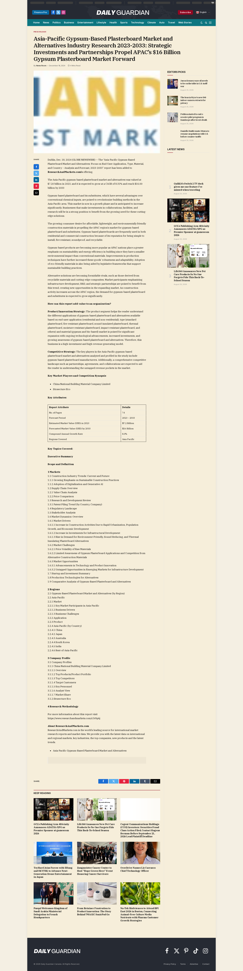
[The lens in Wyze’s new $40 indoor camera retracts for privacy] (172, 100)
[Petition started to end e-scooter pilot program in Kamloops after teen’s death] (172, 117)
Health (113, 22)
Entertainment (85, 22)
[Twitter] (36, 173)
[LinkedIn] (36, 179)
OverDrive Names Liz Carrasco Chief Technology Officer (138, 869)
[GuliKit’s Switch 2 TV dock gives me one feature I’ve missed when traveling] (188, 168)
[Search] (206, 22)
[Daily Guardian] (122, 12)
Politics (57, 22)
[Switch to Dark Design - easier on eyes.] (201, 23)
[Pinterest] (36, 186)
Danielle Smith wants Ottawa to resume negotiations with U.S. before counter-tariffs (194, 134)
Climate (151, 22)
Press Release (40, 32)
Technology (137, 22)
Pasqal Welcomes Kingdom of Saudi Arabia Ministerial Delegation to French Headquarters (50, 913)
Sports (124, 22)
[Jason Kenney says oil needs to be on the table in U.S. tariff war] (172, 84)
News (46, 22)
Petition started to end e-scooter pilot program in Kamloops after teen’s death (193, 117)
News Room (41, 66)
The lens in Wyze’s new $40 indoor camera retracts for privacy (193, 100)
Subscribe (185, 12)
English (203, 12)
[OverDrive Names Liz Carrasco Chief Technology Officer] (140, 853)
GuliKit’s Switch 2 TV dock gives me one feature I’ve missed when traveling (188, 186)
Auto (162, 22)
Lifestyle (101, 22)
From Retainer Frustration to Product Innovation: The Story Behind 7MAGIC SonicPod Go (94, 911)
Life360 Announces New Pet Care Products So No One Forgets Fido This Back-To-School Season (96, 827)
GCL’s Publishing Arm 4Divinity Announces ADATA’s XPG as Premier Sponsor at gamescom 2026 (51, 829)
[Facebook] (36, 166)
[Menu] (210, 22)
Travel (171, 22)
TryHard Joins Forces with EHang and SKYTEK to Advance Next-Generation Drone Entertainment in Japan (53, 872)
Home (36, 22)
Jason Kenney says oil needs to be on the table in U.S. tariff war (194, 83)
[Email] (36, 192)
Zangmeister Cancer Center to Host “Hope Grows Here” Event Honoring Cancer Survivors (95, 870)
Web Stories (185, 22)
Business (69, 22)
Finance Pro (40, 12)
